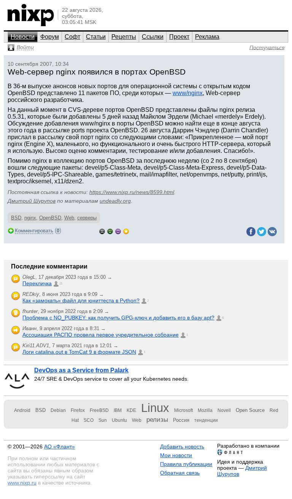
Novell (224, 410)
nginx (30, 218)
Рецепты (123, 36)
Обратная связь (180, 473)
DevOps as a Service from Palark (81, 370)
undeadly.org (115, 201)
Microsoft (183, 410)
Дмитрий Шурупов (32, 201)
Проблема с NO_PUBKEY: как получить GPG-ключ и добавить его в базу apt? (118, 318)
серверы (87, 218)
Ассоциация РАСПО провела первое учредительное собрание (100, 335)
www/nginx (188, 93)
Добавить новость (182, 446)
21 (60, 283)
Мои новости (176, 455)
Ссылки (152, 36)
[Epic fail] (102, 230)
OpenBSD (50, 218)
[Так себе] (110, 230)
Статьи (96, 36)
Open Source (250, 410)
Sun (102, 420)
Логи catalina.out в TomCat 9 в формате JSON (79, 352)
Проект (179, 36)
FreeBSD (99, 410)
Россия (181, 420)
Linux (155, 408)
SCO (89, 420)
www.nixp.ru (22, 483)
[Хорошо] (118, 230)
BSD (16, 218)
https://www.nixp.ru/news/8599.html (131, 192)
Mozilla (205, 410)
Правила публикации (186, 464)
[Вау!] (126, 230)
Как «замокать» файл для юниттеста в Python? (81, 300)
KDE (131, 410)
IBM (118, 410)
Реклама (207, 36)
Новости (23, 36)
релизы (157, 419)
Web (69, 218)
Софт (72, 36)
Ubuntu (119, 420)
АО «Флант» (59, 446)
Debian (58, 410)
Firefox (78, 410)
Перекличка (37, 283)
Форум (49, 36)
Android (22, 410)
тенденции (206, 420)
